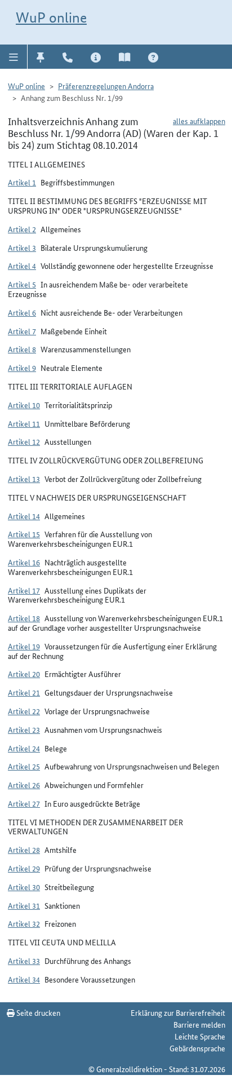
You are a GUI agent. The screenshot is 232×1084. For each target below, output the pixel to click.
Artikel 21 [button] (24, 692)
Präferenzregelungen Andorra (106, 85)
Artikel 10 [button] (24, 404)
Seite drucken (37, 1012)
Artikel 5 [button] (22, 284)
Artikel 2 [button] (22, 229)
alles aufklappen (199, 120)
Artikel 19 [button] (24, 646)
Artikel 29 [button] (24, 868)
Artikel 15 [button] (24, 533)
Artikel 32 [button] (24, 923)
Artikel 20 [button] (24, 673)
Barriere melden (199, 1024)
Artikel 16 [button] (24, 562)
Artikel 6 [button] (22, 312)
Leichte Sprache (200, 1036)
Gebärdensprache (197, 1048)
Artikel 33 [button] (24, 960)
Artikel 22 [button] (24, 710)
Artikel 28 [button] (24, 849)
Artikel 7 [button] (22, 331)
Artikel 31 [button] (24, 905)
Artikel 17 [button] (24, 590)
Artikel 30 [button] (24, 886)
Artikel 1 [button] (22, 182)
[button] (14, 56)
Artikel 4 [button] (22, 265)
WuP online (51, 17)
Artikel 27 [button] (24, 803)
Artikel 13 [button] (24, 478)
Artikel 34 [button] (24, 979)
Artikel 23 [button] (24, 729)
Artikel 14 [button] (24, 515)
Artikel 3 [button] (22, 247)
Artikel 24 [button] (24, 748)
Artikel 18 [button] (24, 617)
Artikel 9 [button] (22, 367)
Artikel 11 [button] (24, 423)
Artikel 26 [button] (24, 784)
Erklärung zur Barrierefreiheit (178, 1012)
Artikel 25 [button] (24, 766)
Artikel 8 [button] (22, 349)
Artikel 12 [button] (24, 441)
